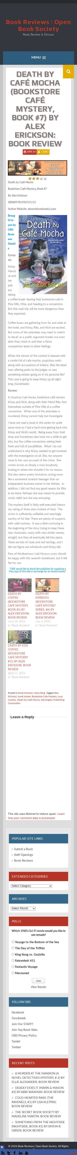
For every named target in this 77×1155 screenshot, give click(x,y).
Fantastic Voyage (26, 966)
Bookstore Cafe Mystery (44, 696)
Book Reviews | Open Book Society (38, 25)
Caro (45, 152)
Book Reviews (25, 693)
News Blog (39, 693)
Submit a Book (23, 849)
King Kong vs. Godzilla (30, 954)
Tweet (72, 1153)
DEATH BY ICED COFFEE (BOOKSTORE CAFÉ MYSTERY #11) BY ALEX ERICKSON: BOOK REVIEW (19, 657)
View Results (38, 987)
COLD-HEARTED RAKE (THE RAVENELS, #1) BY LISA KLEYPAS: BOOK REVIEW (34, 1102)
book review (24, 696)
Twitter (16, 1047)
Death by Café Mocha (28, 700)
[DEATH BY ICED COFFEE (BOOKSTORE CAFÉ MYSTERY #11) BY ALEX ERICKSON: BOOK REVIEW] (20, 637)
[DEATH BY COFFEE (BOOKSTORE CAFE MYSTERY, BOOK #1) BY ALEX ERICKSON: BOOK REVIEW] (20, 585)
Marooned (22, 973)
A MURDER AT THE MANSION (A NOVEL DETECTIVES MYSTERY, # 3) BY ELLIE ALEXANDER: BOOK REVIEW (38, 1078)
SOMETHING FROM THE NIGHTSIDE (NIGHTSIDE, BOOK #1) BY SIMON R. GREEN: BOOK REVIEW (38, 1126)
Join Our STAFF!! (22, 1024)
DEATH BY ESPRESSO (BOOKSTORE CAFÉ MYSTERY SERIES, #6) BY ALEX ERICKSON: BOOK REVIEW (46, 606)
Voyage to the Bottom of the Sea (37, 942)
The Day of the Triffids (30, 948)
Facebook (18, 1012)
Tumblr (16, 1041)
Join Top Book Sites (25, 1029)
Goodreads (19, 1018)
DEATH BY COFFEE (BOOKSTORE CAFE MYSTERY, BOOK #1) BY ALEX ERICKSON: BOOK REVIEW (19, 606)
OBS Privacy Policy (24, 1035)
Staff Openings (23, 854)
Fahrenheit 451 (25, 960)
